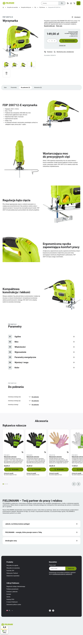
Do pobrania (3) (25, 87)
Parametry (14, 87)
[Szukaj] (61, 3)
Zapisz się (71, 568)
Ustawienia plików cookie (13, 604)
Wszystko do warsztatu (12, 7)
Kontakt (8, 594)
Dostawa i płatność (12, 591)
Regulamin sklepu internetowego (15, 586)
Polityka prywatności (12, 589)
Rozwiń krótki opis (49, 26)
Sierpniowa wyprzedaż (12, 576)
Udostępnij (77, 17)
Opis (5, 87)
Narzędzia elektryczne (26, 7)
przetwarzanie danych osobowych (62, 574)
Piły (35, 7)
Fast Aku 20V (10, 570)
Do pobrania (35, 397)
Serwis (8, 597)
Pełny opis (59, 26)
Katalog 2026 (10, 599)
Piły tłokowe (42, 7)
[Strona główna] (3, 7)
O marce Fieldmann (12, 602)
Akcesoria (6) (38, 87)
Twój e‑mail (52, 565)
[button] (68, 41)
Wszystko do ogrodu (12, 565)
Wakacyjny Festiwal (12, 573)
